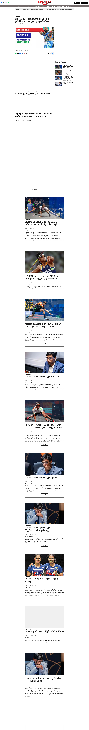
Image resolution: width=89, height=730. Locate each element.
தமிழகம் (19, 6)
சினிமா (32, 6)
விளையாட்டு (37, 6)
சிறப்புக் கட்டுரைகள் (60, 6)
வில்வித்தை (18, 120)
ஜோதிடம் (43, 6)
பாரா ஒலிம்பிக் (29, 120)
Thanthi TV (21, 2)
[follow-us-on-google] (52, 53)
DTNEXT (16, 2)
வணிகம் (53, 6)
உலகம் (28, 6)
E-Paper (11, 2)
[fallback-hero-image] (58, 67)
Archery (23, 120)
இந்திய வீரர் (48, 334)
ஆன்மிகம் (48, 6)
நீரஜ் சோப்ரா (38, 286)
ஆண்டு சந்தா (68, 6)
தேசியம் (23, 6)
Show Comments (34, 189)
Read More (44, 242)
